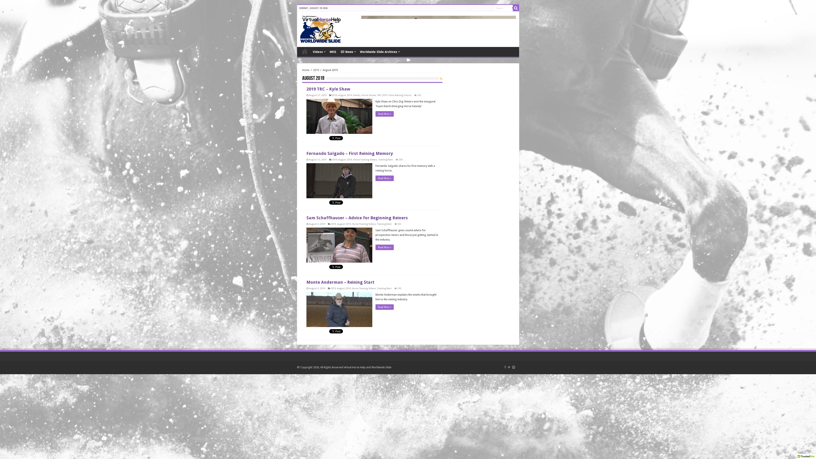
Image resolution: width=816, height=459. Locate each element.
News (349, 52)
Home (304, 51)
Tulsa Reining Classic (399, 95)
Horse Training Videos (365, 159)
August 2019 (345, 95)
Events (356, 95)
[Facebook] (505, 367)
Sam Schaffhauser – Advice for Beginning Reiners (357, 217)
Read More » (384, 113)
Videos (318, 52)
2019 (316, 70)
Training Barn (385, 159)
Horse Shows (369, 95)
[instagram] (514, 367)
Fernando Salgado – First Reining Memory (349, 153)
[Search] (516, 8)
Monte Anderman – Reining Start (340, 282)
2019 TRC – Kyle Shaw (328, 89)
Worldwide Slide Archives (378, 52)
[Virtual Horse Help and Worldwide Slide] (320, 28)
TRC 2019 (382, 95)
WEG (333, 52)
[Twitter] (509, 367)
